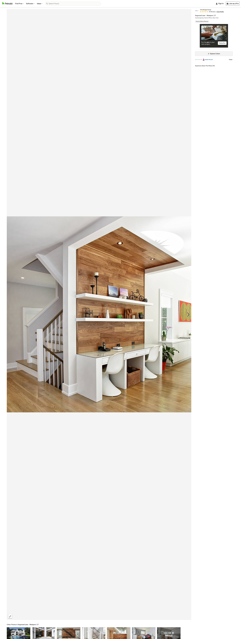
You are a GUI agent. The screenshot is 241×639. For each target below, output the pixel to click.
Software (29, 4)
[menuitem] (19, 3)
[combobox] (73, 3)
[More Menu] (188, 616)
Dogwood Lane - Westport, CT (28, 624)
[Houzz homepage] (7, 3)
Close (230, 59)
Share (95, 616)
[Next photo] (188, 314)
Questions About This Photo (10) (205, 66)
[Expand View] (10, 616)
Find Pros (18, 4)
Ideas (39, 4)
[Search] (47, 3)
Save (105, 616)
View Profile (220, 12)
